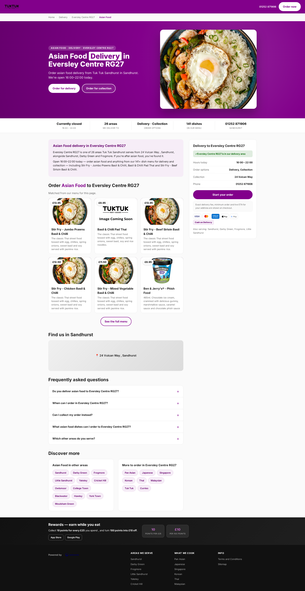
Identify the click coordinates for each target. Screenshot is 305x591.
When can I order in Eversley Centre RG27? (80, 403)
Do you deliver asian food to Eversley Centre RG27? (85, 391)
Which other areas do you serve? (73, 438)
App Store (56, 537)
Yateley (83, 480)
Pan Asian (130, 472)
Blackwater (61, 496)
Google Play (73, 537)
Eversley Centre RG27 (83, 17)
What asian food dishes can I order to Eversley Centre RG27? (91, 426)
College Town (80, 488)
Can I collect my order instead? (72, 415)
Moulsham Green (64, 503)
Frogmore (99, 472)
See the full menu (116, 321)
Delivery (63, 17)
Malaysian (156, 480)
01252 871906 (267, 6)
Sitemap (222, 564)
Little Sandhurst (63, 480)
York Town (95, 496)
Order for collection (98, 88)
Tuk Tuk (129, 488)
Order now (290, 6)
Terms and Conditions (230, 559)
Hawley (78, 496)
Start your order (223, 194)
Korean (129, 480)
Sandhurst (60, 472)
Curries (144, 488)
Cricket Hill (100, 480)
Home (51, 17)
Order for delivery (64, 88)
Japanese (147, 472)
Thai (141, 480)
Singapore (165, 472)
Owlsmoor (60, 488)
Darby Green (80, 472)
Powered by (55, 554)
